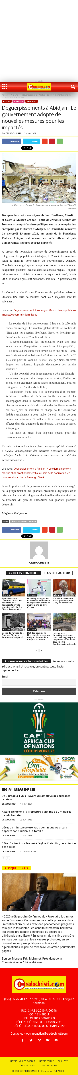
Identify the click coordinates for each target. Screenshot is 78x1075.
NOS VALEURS (27, 1065)
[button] (72, 87)
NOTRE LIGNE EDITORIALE (22, 1061)
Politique (18, 101)
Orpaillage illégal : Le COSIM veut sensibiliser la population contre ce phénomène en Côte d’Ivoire (39, 602)
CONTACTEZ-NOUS (48, 1065)
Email (5, 676)
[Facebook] (23, 1040)
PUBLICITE (63, 1061)
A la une (14, 95)
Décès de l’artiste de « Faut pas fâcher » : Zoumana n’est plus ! (13, 635)
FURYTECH (59, 1071)
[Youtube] (55, 1040)
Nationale (31, 101)
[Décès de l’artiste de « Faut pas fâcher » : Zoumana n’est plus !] (13, 622)
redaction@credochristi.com (49, 1033)
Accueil (5, 95)
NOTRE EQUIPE (46, 1061)
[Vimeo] (39, 1040)
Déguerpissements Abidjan (23, 521)
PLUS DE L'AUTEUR (57, 573)
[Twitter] (31, 1040)
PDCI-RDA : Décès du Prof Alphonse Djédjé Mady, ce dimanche (63, 600)
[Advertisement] (39, 39)
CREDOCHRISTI (13, 133)
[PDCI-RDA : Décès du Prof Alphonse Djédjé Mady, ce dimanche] (64, 587)
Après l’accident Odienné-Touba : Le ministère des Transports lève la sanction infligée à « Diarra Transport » (12, 604)
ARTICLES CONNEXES (23, 573)
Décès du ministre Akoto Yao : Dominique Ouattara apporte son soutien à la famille (34, 829)
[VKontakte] (48, 1040)
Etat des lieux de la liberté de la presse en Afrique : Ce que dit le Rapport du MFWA (38, 636)
